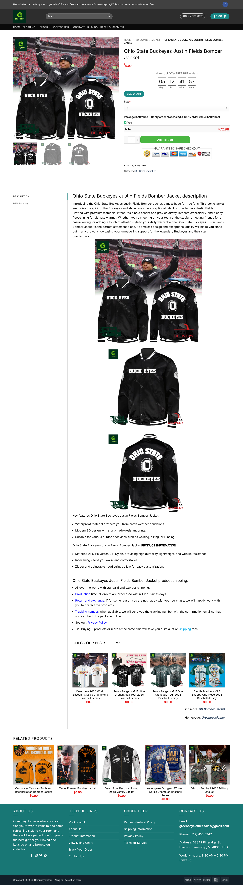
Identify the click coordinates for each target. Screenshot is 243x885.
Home (16, 27)
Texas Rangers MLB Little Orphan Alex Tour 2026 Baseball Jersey (129, 695)
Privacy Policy (133, 836)
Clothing (29, 27)
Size (127, 101)
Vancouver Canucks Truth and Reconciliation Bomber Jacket (33, 790)
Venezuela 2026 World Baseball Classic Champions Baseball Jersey (90, 695)
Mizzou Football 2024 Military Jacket (209, 790)
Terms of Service (135, 842)
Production (82, 594)
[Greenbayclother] (27, 16)
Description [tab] (21, 196)
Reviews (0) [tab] (20, 203)
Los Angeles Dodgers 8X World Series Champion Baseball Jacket (165, 792)
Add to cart (165, 139)
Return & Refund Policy (139, 822)
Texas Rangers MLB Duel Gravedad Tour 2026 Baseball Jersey (168, 695)
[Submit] (109, 16)
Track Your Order (80, 849)
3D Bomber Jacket (148, 39)
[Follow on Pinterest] (45, 855)
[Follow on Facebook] (225, 4)
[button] (192, 16)
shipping (185, 629)
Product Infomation (82, 836)
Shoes (44, 27)
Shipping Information (138, 829)
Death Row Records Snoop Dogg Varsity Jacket (121, 790)
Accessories (60, 27)
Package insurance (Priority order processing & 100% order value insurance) (172, 117)
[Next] (113, 88)
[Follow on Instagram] (36, 855)
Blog (94, 27)
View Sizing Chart (81, 842)
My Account (77, 822)
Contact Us (81, 27)
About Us (75, 829)
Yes (129, 122)
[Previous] (19, 88)
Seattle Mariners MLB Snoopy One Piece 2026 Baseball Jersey (207, 695)
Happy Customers (112, 27)
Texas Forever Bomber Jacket (77, 788)
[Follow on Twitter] (40, 855)
